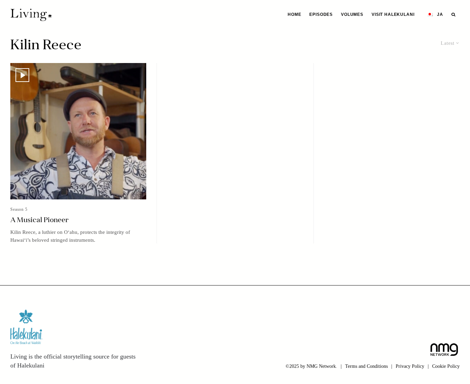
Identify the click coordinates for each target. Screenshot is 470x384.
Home (294, 14)
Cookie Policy (446, 366)
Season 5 (19, 209)
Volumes (352, 14)
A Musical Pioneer (39, 220)
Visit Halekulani (393, 14)
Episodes (321, 14)
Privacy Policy (410, 366)
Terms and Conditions (366, 366)
